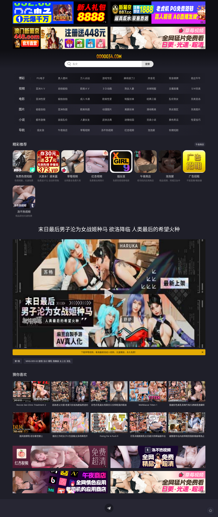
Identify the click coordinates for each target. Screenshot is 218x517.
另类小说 (151, 119)
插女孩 (40, 130)
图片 (22, 109)
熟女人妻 (129, 88)
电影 (22, 99)
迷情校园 (129, 119)
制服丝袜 (129, 99)
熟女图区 (173, 109)
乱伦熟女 (173, 99)
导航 (22, 130)
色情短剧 (173, 130)
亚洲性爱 (40, 99)
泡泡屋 (151, 130)
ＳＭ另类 (196, 88)
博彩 (22, 78)
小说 (22, 120)
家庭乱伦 (62, 119)
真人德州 (62, 78)
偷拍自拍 (62, 99)
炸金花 (151, 78)
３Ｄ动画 (107, 88)
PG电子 (41, 78)
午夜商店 (62, 130)
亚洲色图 (62, 109)
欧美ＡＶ (85, 88)
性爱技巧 (196, 119)
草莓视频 (85, 130)
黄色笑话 (173, 119)
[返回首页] (210, 510)
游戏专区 (107, 78)
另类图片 (196, 109)
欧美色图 (85, 109)
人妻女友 (85, 119)
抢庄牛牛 (196, 78)
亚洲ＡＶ (40, 88)
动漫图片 (107, 109)
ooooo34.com (109, 56)
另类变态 (196, 99)
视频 (22, 89)
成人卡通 (85, 99)
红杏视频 (129, 130)
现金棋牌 (173, 78)
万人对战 (85, 78)
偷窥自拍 (40, 109)
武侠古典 (107, 119)
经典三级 (151, 99)
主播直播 (173, 88)
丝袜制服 (151, 88)
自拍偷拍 (62, 88)
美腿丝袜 (129, 109)
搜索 (147, 64)
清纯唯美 (151, 109)
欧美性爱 (107, 99)
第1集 (17, 361)
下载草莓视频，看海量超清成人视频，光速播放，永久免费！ (109, 352)
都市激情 (40, 119)
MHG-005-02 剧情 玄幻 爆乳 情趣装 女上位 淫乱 (48, 361)
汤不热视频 (107, 130)
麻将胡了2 (129, 78)
